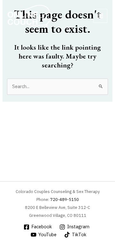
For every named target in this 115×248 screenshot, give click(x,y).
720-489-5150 (64, 199)
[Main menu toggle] (100, 16)
